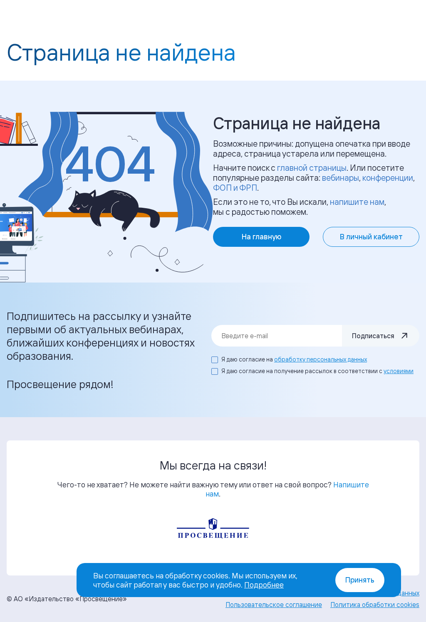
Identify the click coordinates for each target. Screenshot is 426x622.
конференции (387, 177)
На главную (261, 236)
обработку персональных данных (320, 359)
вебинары (340, 177)
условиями (399, 370)
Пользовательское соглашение (273, 604)
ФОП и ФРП (235, 187)
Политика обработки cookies (374, 604)
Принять (359, 580)
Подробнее (264, 584)
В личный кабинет (371, 236)
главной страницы (312, 167)
